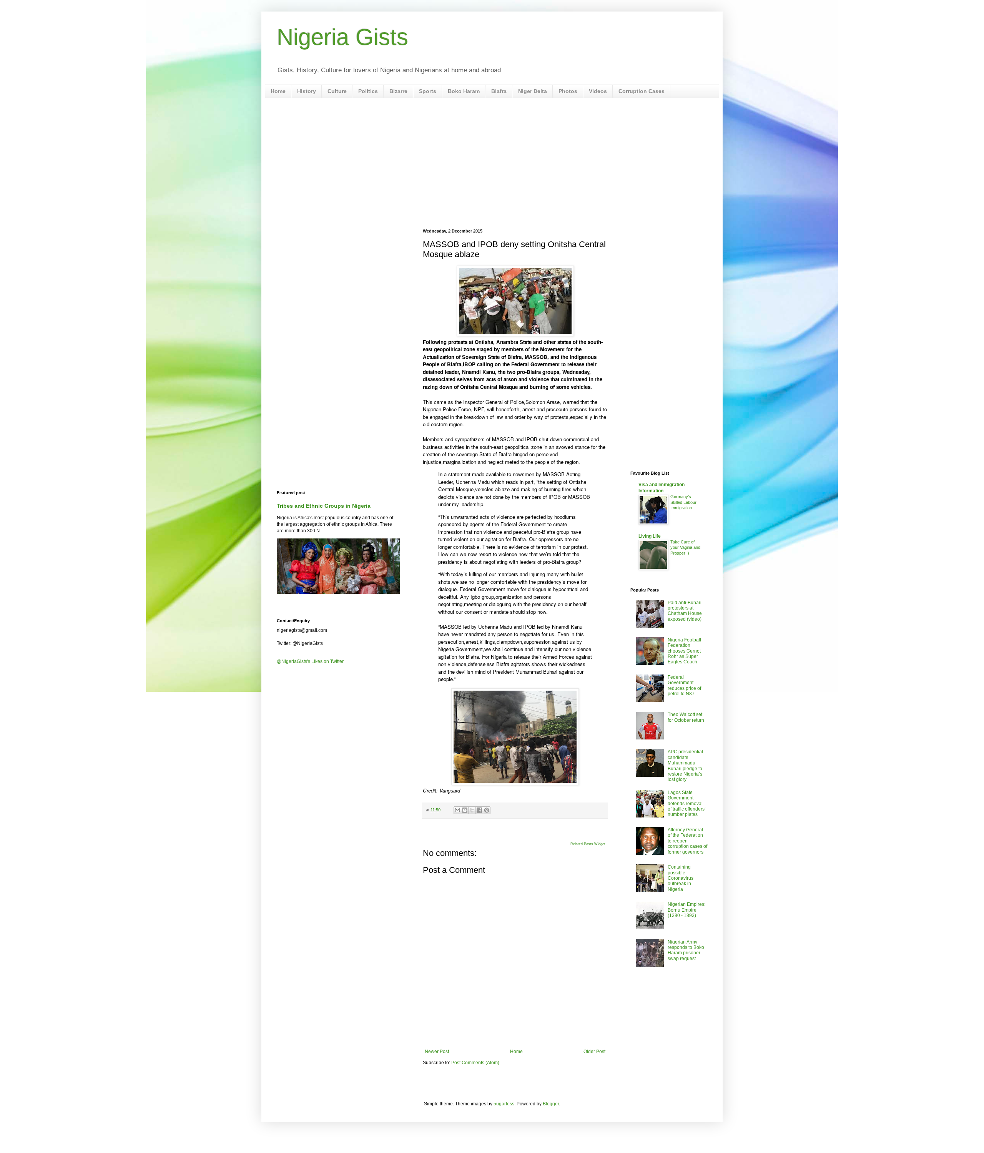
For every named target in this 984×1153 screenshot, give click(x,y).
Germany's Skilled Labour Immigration (683, 502)
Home (278, 91)
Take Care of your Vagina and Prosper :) (685, 548)
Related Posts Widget (587, 844)
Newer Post (437, 1051)
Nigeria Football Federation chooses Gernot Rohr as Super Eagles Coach (684, 651)
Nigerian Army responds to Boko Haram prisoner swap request (686, 950)
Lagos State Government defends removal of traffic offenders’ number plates (687, 803)
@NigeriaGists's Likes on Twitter (310, 661)
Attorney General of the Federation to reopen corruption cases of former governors (687, 841)
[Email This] (457, 810)
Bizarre (398, 91)
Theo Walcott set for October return (686, 717)
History (306, 91)
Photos (567, 91)
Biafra (499, 91)
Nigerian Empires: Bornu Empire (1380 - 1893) (686, 910)
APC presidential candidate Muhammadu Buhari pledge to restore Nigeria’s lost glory (685, 765)
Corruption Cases (641, 91)
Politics (368, 91)
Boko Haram (464, 91)
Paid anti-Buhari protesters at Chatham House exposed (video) (685, 611)
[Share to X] (472, 810)
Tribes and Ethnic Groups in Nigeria (324, 506)
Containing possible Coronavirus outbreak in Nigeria (680, 878)
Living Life (649, 536)
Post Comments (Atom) (475, 1062)
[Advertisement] (492, 163)
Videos (598, 91)
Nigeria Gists (342, 37)
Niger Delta (532, 91)
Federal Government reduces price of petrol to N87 (684, 685)
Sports (427, 91)
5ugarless (504, 1103)
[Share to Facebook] (479, 810)
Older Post (594, 1051)
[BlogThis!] (465, 810)
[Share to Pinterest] (486, 810)
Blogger (551, 1103)
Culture (337, 91)
